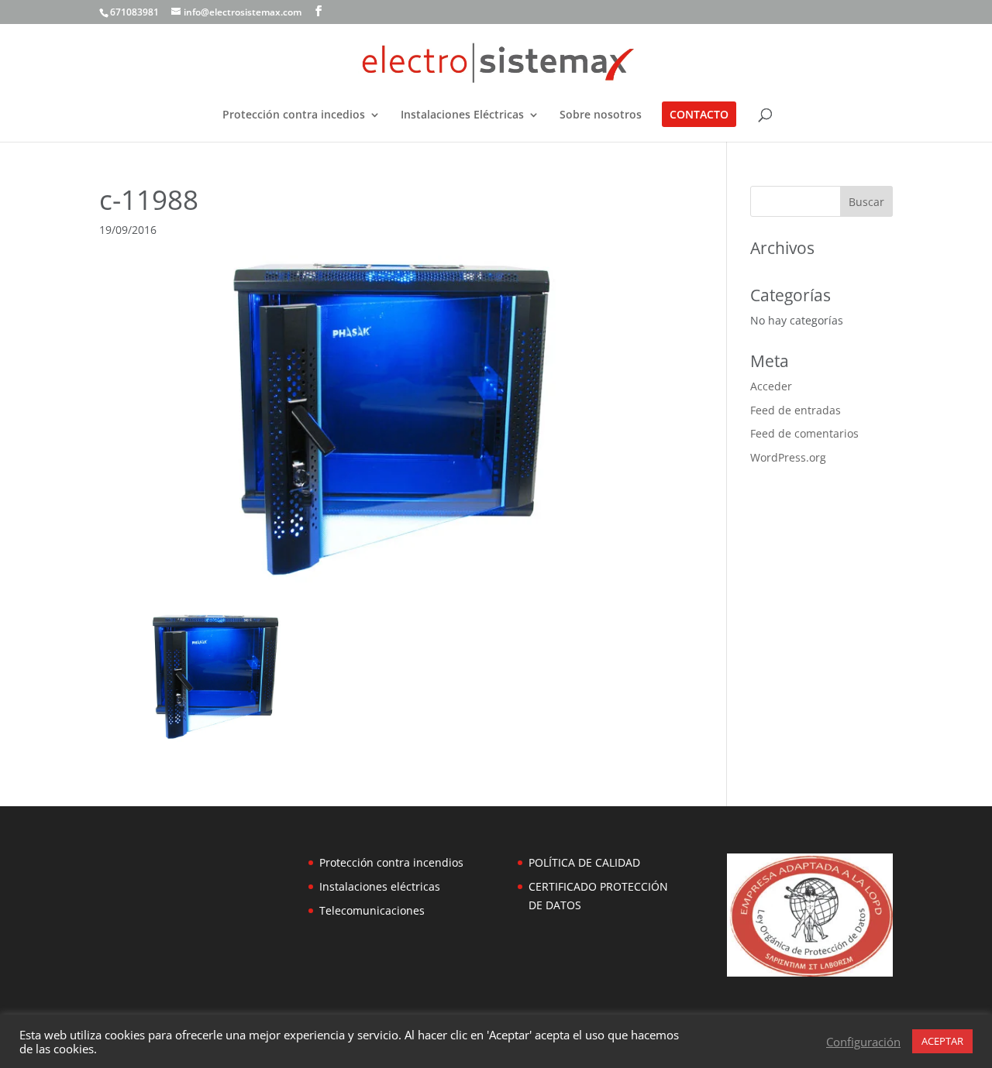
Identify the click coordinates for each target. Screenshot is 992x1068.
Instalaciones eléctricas (379, 886)
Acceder (771, 386)
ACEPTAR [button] (942, 1041)
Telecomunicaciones (372, 910)
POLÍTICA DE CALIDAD (584, 862)
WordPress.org (788, 457)
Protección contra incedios (293, 115)
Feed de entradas (795, 410)
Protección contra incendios (391, 862)
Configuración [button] (863, 1042)
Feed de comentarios (804, 433)
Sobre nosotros (601, 115)
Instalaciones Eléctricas (462, 115)
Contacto (699, 115)
